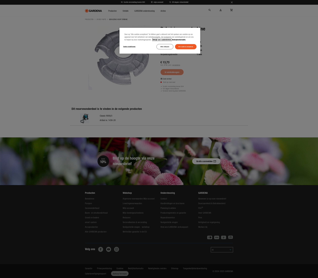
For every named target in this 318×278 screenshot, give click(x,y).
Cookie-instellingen (129, 46)
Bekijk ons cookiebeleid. (162, 39)
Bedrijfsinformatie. (179, 39)
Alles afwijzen (164, 47)
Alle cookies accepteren (185, 47)
